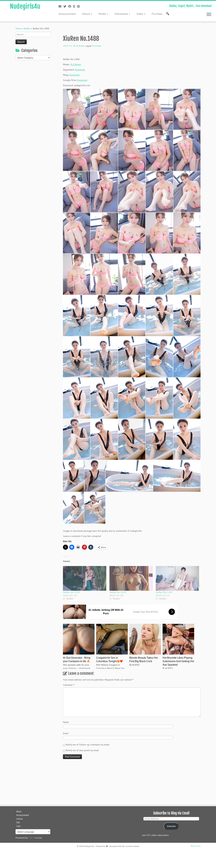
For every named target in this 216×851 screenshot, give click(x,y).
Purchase (157, 14)
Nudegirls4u (25, 6)
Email (65, 733)
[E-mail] (61, 6)
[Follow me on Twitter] (65, 6)
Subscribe (171, 826)
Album (86, 14)
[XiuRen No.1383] (177, 578)
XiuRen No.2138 (71, 592)
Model (103, 14)
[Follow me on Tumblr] (75, 6)
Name (66, 722)
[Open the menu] (209, 14)
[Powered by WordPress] (107, 846)
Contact (19, 818)
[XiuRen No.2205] (131, 578)
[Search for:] (168, 13)
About (18, 811)
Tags (18, 826)
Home (18, 28)
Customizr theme (132, 846)
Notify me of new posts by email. (82, 750)
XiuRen (27, 28)
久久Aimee (96, 45)
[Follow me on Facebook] (70, 6)
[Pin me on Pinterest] (79, 6)
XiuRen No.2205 (117, 592)
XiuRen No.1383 (164, 592)
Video (140, 14)
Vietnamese (121, 14)
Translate (38, 838)
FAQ (18, 822)
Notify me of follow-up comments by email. (88, 744)
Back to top (196, 846)
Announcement (67, 14)
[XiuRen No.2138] (84, 578)
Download (80, 69)
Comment (69, 684)
